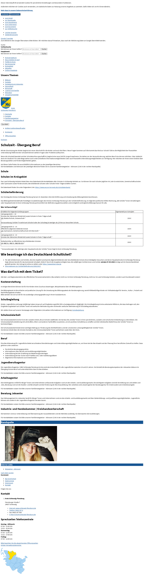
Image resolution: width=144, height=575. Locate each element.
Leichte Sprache (10, 32)
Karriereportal (10, 64)
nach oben (4, 473)
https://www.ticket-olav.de (52, 264)
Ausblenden (5, 14)
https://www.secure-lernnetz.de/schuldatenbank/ (52, 187)
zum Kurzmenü (10, 27)
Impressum (9, 483)
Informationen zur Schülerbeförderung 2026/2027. (23, 266)
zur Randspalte (10, 20)
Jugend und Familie (12, 90)
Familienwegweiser (12, 118)
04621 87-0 (16, 510)
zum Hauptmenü (11, 22)
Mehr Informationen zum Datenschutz (14, 43)
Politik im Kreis (10, 62)
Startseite (8, 114)
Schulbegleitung (78, 310)
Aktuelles (8, 68)
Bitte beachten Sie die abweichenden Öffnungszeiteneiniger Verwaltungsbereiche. (19, 544)
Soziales (8, 82)
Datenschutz (9, 481)
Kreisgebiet (9, 66)
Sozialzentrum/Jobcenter (14, 84)
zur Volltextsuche (11, 29)
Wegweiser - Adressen (13, 469)
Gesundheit (9, 86)
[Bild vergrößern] (31, 460)
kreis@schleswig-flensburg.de (22, 514)
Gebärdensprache (11, 35)
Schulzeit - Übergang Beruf (14, 120)
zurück (11, 473)
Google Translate (7, 38)
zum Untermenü (11, 24)
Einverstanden (15, 14)
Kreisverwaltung (11, 58)
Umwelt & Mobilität (11, 95)
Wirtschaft (8, 88)
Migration (8, 93)
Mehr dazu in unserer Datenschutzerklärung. (17, 10)
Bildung (8, 80)
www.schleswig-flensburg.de (22, 508)
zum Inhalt (9, 18)
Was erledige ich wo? (12, 60)
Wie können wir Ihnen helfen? (11, 49)
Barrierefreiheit (10, 479)
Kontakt (8, 485)
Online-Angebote (11, 70)
